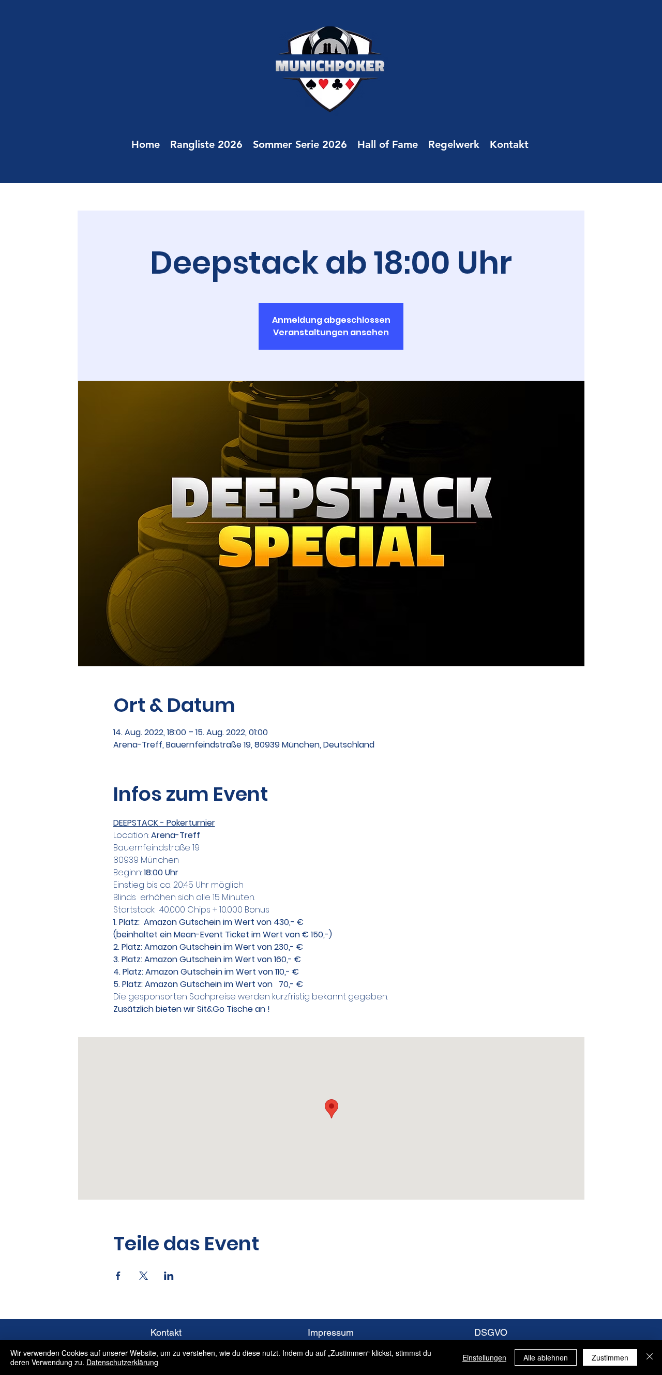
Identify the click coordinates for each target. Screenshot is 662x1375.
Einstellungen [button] (484, 1357)
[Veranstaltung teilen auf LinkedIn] (169, 1276)
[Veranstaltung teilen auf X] (143, 1276)
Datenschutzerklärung (122, 1362)
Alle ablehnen (545, 1357)
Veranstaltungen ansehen (331, 332)
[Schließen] (649, 1357)
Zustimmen (610, 1357)
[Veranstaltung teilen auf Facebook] (118, 1276)
